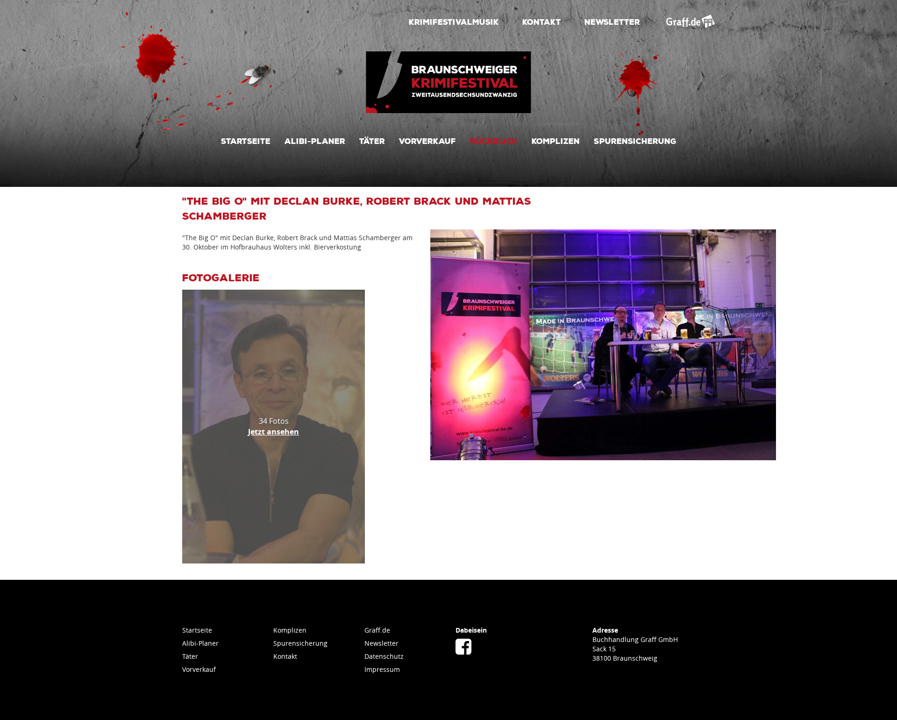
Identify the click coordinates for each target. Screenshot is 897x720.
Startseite (246, 140)
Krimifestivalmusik (454, 21)
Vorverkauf (427, 140)
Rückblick (494, 140)
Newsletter (612, 21)
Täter (372, 140)
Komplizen (556, 140)
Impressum (382, 669)
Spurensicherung (635, 140)
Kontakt (541, 21)
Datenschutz (384, 656)
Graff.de (377, 630)
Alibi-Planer (315, 140)
